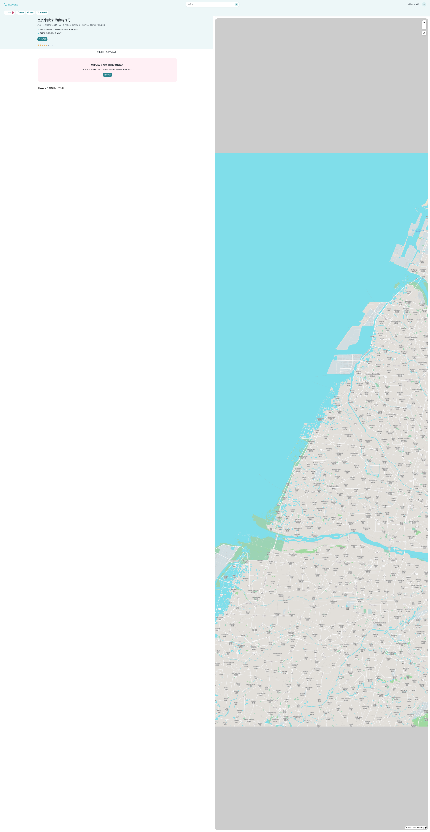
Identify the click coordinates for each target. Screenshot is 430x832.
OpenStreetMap (419, 828)
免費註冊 (42, 39)
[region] (321, 424)
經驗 (22, 12)
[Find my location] (424, 33)
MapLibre (409, 828)
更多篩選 (43, 12)
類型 (10, 12)
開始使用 (107, 75)
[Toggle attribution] (425, 827)
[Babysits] (11, 4)
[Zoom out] (424, 27)
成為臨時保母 (413, 4)
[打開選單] (424, 4)
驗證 (31, 12)
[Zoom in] (424, 22)
